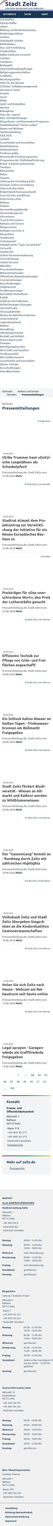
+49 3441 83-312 (11, 1314)
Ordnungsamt (8, 241)
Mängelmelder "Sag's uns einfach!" (20, 244)
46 (4, 1081)
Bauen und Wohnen (11, 128)
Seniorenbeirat (9, 318)
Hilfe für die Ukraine (12, 82)
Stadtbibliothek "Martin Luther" (19, 124)
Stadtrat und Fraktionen (14, 300)
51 (38, 1081)
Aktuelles (5, 265)
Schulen (4, 36)
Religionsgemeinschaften (15, 72)
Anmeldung (11, 1508)
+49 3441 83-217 (17, 1132)
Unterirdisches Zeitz (12, 188)
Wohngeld (6, 65)
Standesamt (7, 237)
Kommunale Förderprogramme (19, 156)
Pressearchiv (17, 1168)
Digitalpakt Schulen (11, 40)
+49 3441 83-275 (17, 1136)
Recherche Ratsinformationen (17, 314)
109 (12, 1088)
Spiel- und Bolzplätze (12, 103)
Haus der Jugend (10, 114)
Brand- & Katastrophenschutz (17, 163)
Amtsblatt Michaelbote (14, 293)
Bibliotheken (7, 43)
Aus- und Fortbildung (12, 47)
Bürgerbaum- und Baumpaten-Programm (24, 121)
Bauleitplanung (9, 145)
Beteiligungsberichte (12, 346)
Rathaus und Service (12, 223)
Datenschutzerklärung (17, 1516)
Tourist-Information (11, 219)
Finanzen (5, 343)
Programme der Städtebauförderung (22, 160)
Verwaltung (7, 329)
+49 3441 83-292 (11, 1406)
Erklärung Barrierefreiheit (19, 1512)
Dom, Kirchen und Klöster (15, 195)
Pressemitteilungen (11, 269)
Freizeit (4, 93)
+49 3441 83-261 (11, 1318)
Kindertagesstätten (11, 33)
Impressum (11, 1520)
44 (39, 1074)
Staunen (5, 177)
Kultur (3, 174)
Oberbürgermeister (12, 332)
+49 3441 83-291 (11, 1402)
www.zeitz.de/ (10, 1226)
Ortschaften (7, 19)
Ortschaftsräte (8, 307)
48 (18, 1081)
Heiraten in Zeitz (10, 89)
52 (44, 1081)
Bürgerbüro (7, 234)
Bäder (3, 100)
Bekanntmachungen (12, 272)
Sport (3, 96)
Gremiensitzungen (11, 279)
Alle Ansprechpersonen (18, 1202)
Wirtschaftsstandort (12, 357)
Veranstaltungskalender (14, 209)
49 (24, 1081)
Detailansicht (15, 1144)
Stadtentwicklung (10, 131)
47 (11, 1081)
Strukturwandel (9, 353)
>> (25, 1088)
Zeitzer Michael (9, 364)
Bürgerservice (8, 226)
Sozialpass (6, 61)
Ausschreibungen (10, 283)
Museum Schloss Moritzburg (17, 184)
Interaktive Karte (10, 371)
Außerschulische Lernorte (15, 54)
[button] (44, 14)
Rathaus (4, 202)
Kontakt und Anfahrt (12, 336)
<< (4, 1075)
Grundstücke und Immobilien (17, 142)
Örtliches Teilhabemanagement (18, 86)
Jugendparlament (10, 322)
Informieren (7, 216)
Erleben (4, 205)
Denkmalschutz (9, 149)
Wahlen (4, 325)
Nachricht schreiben (19, 1140)
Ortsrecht (5, 248)
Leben (3, 26)
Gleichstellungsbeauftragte (16, 68)
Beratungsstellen (10, 79)
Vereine (4, 107)
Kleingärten (7, 110)
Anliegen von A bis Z (12, 230)
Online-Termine (9, 262)
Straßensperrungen (11, 290)
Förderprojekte (9, 153)
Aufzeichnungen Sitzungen (16, 304)
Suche (27, 14)
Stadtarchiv (7, 251)
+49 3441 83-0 (10, 1222)
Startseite (7, 391)
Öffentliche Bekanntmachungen (19, 276)
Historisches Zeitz (10, 198)
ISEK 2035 (6, 135)
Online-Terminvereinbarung (16, 255)
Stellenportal (8, 286)
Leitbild (4, 138)
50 (31, 1081)
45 (45, 1074)
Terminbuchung (9, 258)
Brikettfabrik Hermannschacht (18, 191)
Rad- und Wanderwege (13, 117)
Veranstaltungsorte (11, 212)
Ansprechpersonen (11, 339)
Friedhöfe (6, 75)
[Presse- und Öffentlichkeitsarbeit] (26, 1126)
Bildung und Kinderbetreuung (17, 29)
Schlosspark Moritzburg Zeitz (17, 181)
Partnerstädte (8, 22)
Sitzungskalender (10, 311)
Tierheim (5, 167)
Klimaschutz (7, 170)
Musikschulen (8, 51)
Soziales (5, 58)
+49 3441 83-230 (11, 1492)
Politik (4, 297)
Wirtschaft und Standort (14, 350)
